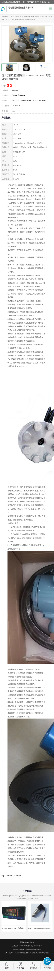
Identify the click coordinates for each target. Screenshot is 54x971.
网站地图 (45, 953)
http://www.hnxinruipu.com (11, 875)
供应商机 (19, 17)
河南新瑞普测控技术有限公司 (22, 949)
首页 (12, 17)
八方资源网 (19, 953)
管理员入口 (36, 953)
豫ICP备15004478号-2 (34, 946)
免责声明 (28, 953)
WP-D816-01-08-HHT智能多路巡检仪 (16, 928)
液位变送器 (29, 17)
